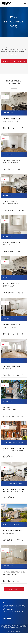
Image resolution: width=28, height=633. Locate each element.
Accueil (5, 61)
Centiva (17, 631)
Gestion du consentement (17, 628)
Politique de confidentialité (11, 627)
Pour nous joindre (18, 61)
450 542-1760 (9, 609)
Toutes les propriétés (14, 589)
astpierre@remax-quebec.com (15, 611)
